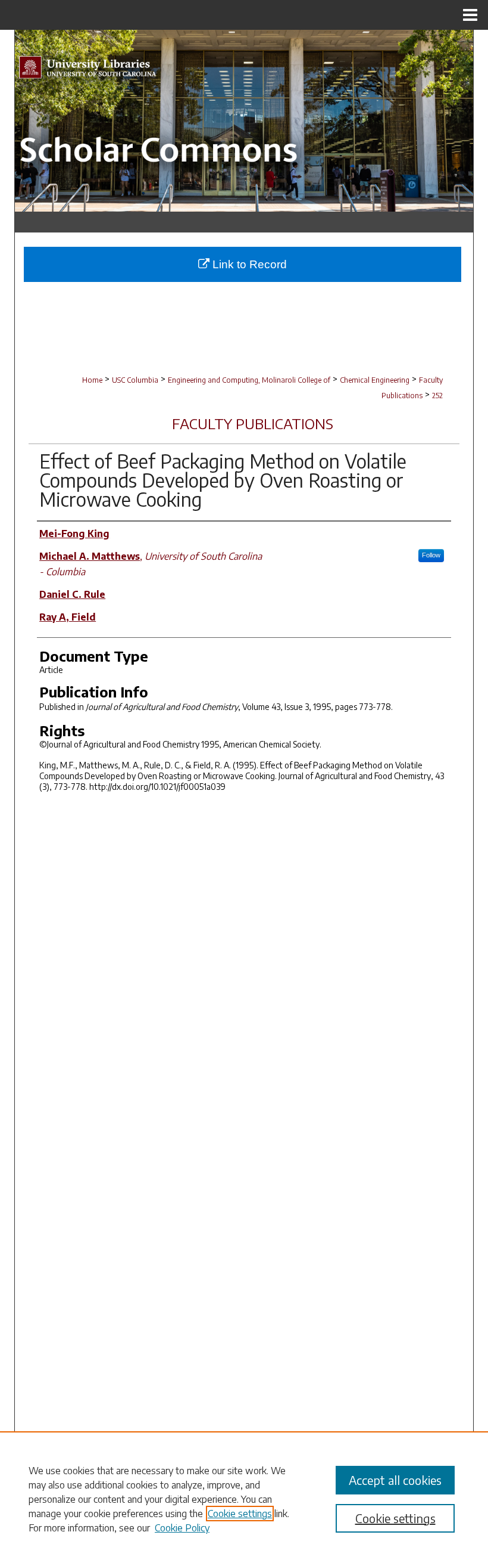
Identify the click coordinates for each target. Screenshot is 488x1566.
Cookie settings (240, 1514)
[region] (244, 1498)
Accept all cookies (395, 1479)
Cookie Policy (182, 1528)
